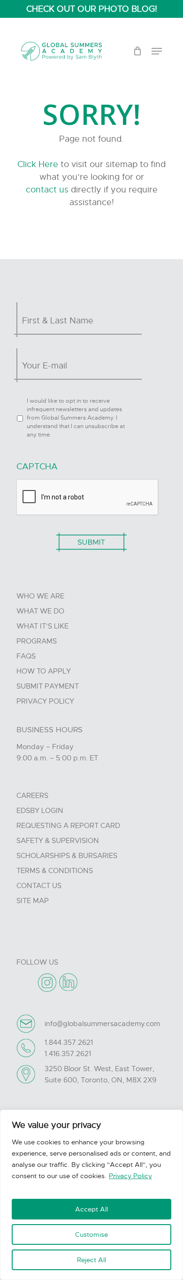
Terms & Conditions (54, 870)
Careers (32, 795)
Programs (36, 641)
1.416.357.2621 (68, 1054)
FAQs (26, 656)
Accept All (91, 1209)
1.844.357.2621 (69, 1042)
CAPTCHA (37, 466)
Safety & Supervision (57, 840)
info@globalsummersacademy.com (102, 1023)
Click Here (37, 164)
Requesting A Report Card (68, 825)
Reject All (91, 1260)
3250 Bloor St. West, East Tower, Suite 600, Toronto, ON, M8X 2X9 (100, 1074)
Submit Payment (47, 686)
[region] (91, 1195)
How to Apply (43, 671)
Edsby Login (39, 810)
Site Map (32, 901)
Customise (91, 1234)
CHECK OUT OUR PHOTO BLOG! (91, 9)
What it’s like (42, 626)
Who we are (40, 596)
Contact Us (38, 885)
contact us (47, 189)
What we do (40, 611)
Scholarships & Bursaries (66, 855)
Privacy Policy (130, 1176)
